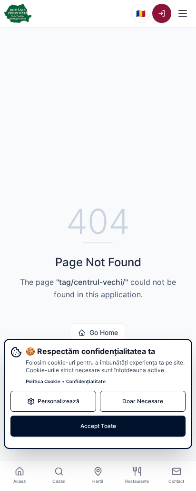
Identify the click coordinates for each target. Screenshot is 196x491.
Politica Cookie (43, 381)
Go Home (103, 332)
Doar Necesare (142, 401)
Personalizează (58, 401)
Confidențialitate (86, 381)
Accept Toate (98, 425)
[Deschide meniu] (182, 13)
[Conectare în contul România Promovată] (161, 13)
